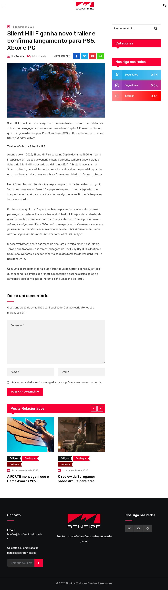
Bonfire (20, 56)
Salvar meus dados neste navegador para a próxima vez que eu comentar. (56, 382)
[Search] (164, 5)
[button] (94, 408)
